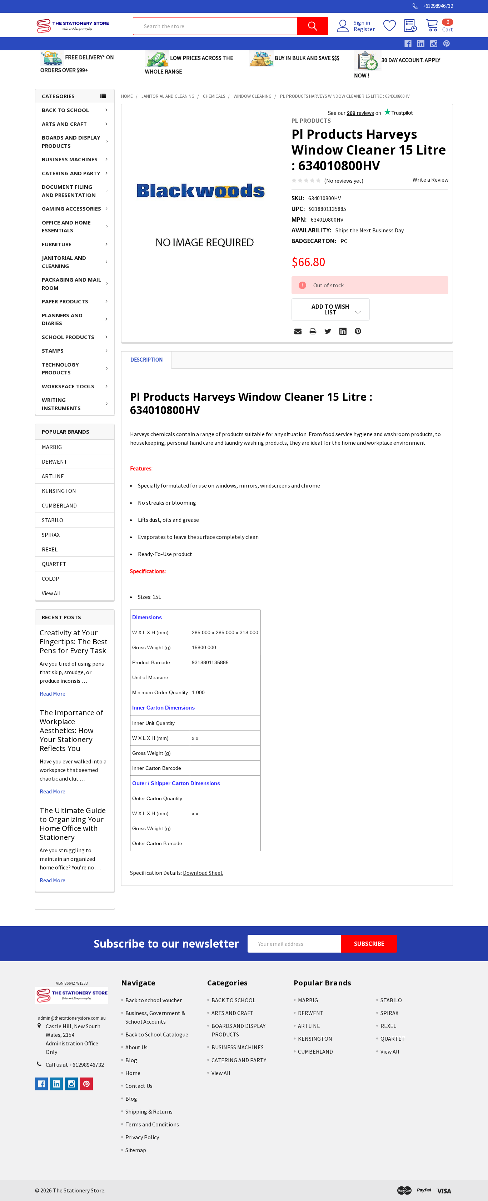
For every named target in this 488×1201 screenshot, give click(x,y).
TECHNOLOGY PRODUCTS (60, 368)
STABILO (52, 520)
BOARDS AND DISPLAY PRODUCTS (71, 141)
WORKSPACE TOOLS (68, 386)
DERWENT (55, 461)
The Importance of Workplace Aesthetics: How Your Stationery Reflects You (71, 730)
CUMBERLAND (59, 505)
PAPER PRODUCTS (65, 301)
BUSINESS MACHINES (70, 159)
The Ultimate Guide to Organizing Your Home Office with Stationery (73, 824)
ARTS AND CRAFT (64, 123)
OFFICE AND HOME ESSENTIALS (66, 226)
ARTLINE (53, 476)
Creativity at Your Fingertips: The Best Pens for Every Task (74, 641)
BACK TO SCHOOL (65, 109)
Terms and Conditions (152, 1124)
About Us (136, 1047)
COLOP (50, 578)
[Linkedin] (343, 331)
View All (51, 593)
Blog (131, 1060)
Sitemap (135, 1150)
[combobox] (230, 26)
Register (364, 29)
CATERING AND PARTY (71, 173)
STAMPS (53, 350)
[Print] (313, 331)
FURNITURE (56, 244)
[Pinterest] (358, 331)
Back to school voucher (153, 1000)
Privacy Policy (142, 1137)
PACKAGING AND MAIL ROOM (71, 283)
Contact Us (139, 1085)
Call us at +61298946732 (75, 1064)
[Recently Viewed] (414, 26)
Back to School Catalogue (156, 1034)
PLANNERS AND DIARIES (62, 319)
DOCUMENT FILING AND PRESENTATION (69, 190)
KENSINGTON (59, 490)
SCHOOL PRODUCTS (68, 336)
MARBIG (52, 446)
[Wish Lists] (393, 26)
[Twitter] (328, 331)
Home (132, 1072)
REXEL (50, 549)
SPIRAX (51, 534)
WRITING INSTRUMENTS (61, 404)
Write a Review (430, 179)
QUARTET (54, 563)
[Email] (298, 331)
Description (146, 359)
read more (52, 693)
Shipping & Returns (149, 1111)
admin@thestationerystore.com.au (72, 1018)
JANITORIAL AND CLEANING (64, 261)
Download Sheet (203, 872)
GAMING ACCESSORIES (71, 208)
